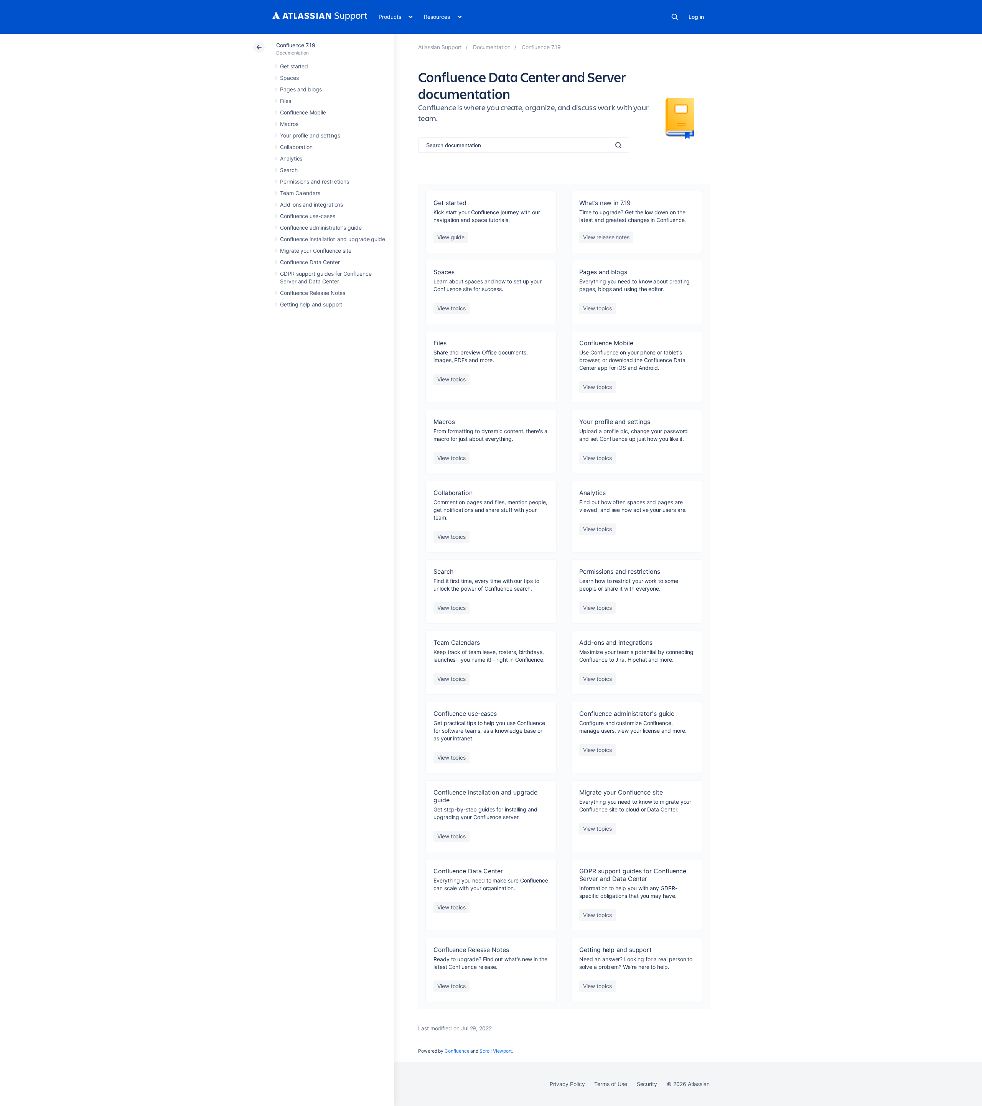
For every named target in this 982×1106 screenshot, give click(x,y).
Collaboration (296, 147)
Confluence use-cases (307, 216)
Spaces (289, 78)
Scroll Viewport (495, 1051)
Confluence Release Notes (312, 293)
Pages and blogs (301, 89)
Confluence (457, 1051)
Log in (696, 16)
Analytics (291, 158)
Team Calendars (300, 193)
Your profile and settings (310, 135)
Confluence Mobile (303, 112)
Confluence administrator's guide (321, 227)
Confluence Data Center (309, 262)
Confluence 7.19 (295, 45)
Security (647, 1084)
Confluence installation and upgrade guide (332, 239)
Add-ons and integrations (311, 204)
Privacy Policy (567, 1084)
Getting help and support (311, 304)
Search (675, 17)
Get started (294, 66)
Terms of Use (610, 1084)
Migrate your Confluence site (315, 250)
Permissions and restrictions (314, 181)
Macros (289, 124)
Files (285, 101)
